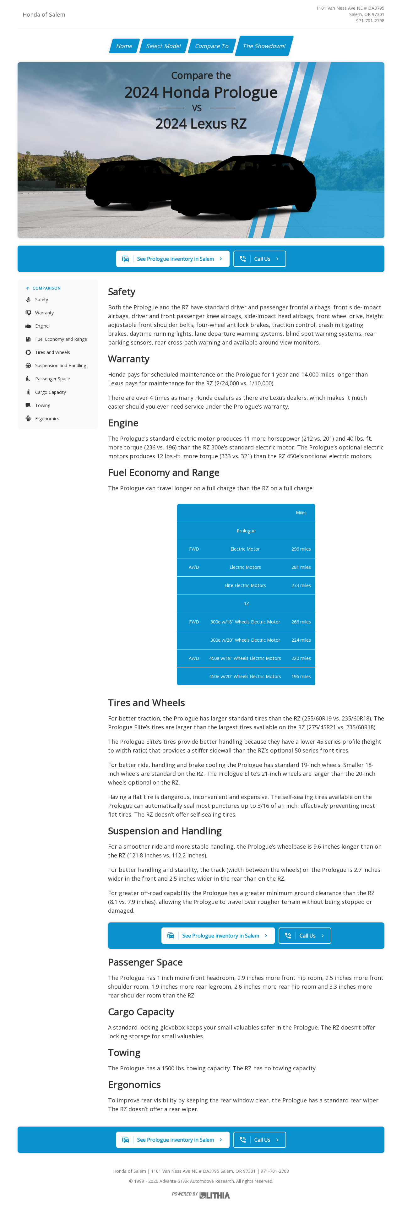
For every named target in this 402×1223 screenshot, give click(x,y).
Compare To (212, 46)
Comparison (47, 288)
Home (124, 46)
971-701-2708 (370, 21)
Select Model (164, 46)
